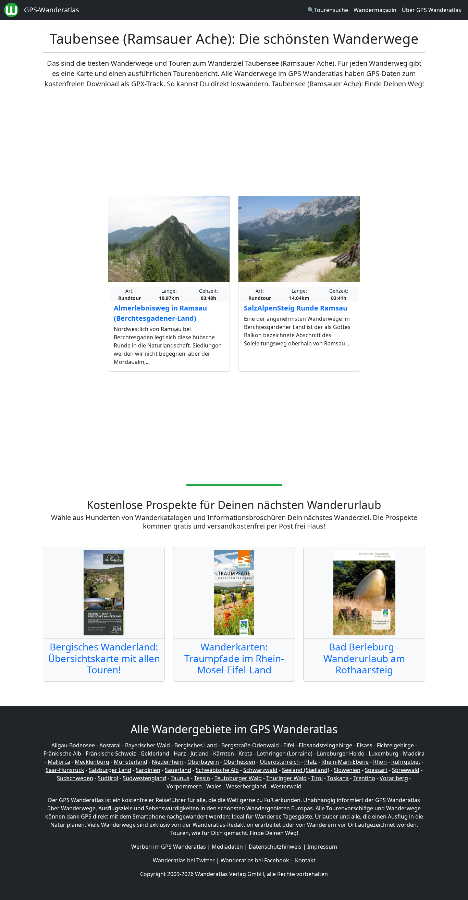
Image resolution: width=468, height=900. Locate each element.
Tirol (317, 778)
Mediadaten (227, 846)
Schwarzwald (260, 770)
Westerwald (286, 786)
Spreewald (405, 770)
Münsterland (130, 761)
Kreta (245, 753)
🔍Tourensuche (327, 10)
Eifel (288, 745)
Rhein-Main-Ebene (345, 761)
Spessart (376, 770)
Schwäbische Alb (217, 770)
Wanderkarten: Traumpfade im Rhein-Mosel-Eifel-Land (234, 658)
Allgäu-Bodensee (73, 745)
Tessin (202, 778)
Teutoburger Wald (238, 778)
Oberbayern (203, 761)
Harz (180, 753)
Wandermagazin (375, 10)
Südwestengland (144, 778)
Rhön (380, 761)
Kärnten (223, 753)
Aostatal (110, 745)
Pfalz (310, 761)
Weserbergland (246, 786)
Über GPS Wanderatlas (431, 10)
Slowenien (347, 770)
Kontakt (305, 860)
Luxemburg (383, 753)
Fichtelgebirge (395, 745)
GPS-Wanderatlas (51, 9)
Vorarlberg (394, 778)
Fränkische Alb (62, 753)
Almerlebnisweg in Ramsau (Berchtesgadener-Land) (160, 313)
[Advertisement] (234, 142)
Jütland (199, 753)
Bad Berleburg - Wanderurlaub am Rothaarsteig (364, 658)
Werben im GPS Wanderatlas (168, 846)
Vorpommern (184, 786)
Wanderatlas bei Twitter (184, 860)
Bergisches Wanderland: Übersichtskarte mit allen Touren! (104, 658)
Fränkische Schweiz (111, 753)
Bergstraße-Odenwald (250, 745)
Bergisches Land (195, 745)
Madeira (413, 753)
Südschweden (75, 778)
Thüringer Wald (286, 778)
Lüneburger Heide (340, 753)
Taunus (180, 778)
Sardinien (148, 770)
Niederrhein (167, 761)
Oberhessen (239, 761)
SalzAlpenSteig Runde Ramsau (295, 308)
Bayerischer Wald (147, 745)
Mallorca (59, 761)
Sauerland (178, 770)
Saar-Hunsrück (65, 770)
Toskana (338, 778)
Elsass (364, 745)
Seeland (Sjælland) (305, 770)
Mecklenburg (92, 761)
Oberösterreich (280, 761)
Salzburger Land (110, 770)
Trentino (364, 778)
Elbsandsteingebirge (325, 745)
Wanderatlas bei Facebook (255, 860)
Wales (214, 786)
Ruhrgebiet (405, 761)
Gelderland (154, 753)
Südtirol (108, 778)
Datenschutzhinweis (275, 846)
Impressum (322, 846)
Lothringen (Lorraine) (284, 753)
